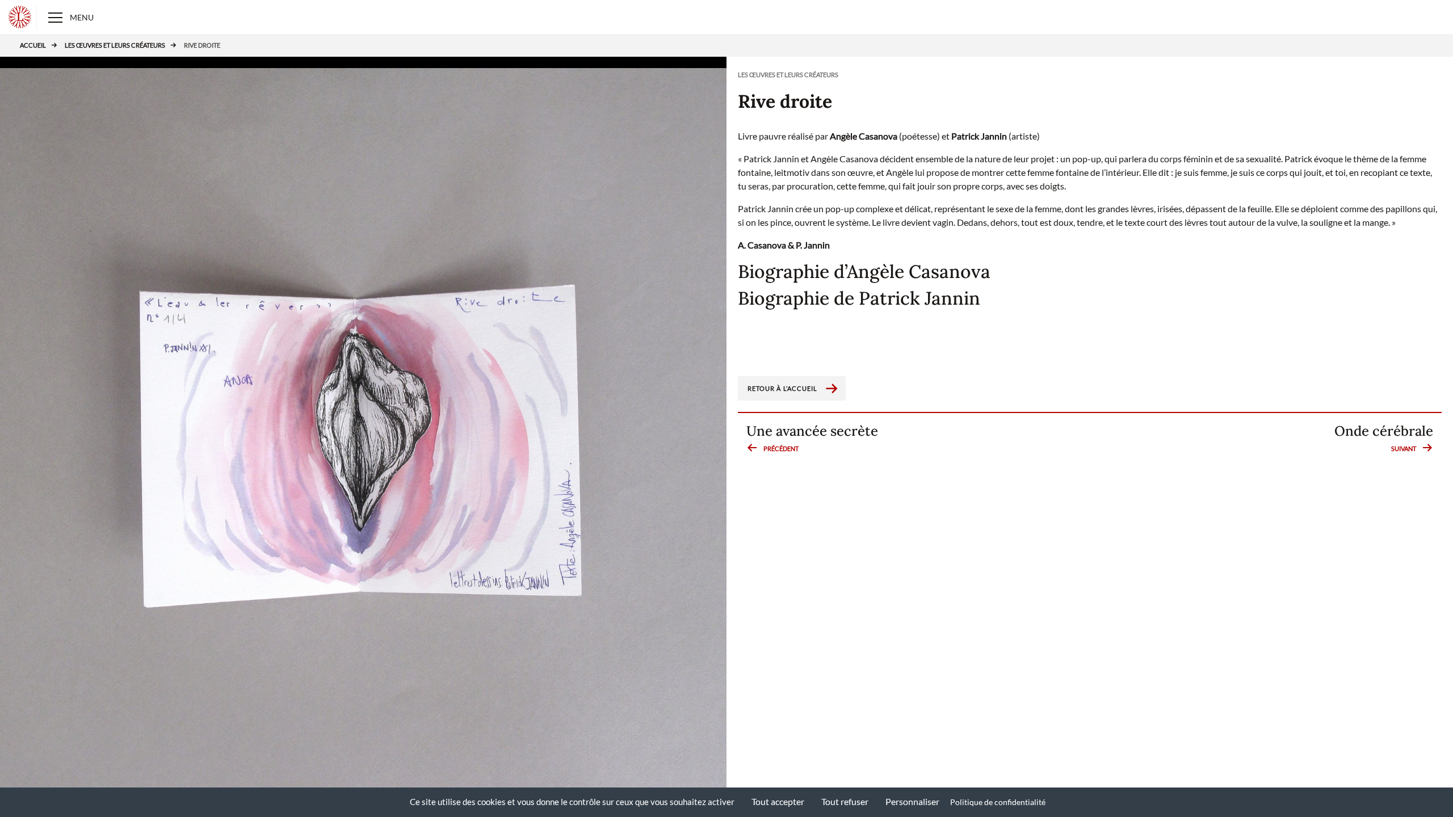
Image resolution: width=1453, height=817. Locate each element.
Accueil (33, 45)
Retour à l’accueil (783, 388)
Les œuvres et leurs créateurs (115, 45)
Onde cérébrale (1383, 438)
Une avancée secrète (812, 438)
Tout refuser (844, 801)
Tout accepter (777, 801)
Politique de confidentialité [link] (997, 802)
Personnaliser (912, 801)
